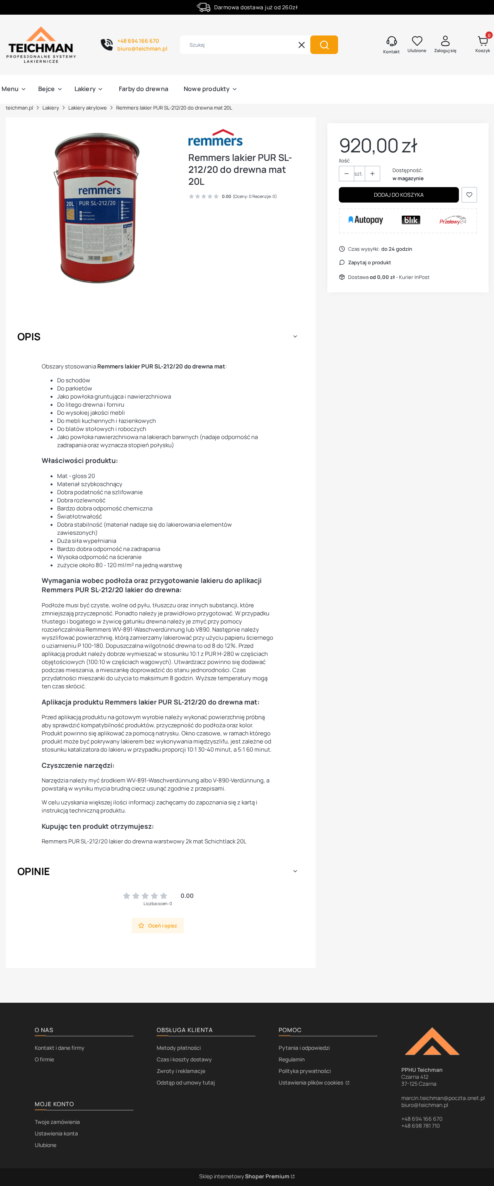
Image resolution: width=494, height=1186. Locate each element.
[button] (324, 44)
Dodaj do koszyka (399, 194)
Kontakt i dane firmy (60, 1047)
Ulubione (45, 1145)
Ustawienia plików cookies (311, 1082)
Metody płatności (179, 1047)
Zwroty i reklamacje (181, 1070)
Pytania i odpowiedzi (304, 1047)
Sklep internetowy (244, 1176)
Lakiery (50, 107)
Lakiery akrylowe (87, 107)
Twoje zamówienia (57, 1121)
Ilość (344, 160)
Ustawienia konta (56, 1133)
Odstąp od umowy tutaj (186, 1082)
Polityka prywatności (305, 1070)
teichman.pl (19, 107)
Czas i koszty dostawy (184, 1059)
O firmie (44, 1059)
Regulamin (292, 1059)
